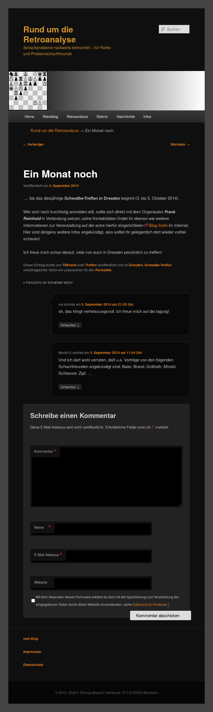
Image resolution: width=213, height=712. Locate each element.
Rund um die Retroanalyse (49, 34)
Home (29, 116)
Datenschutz (33, 664)
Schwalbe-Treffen (158, 264)
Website (40, 582)
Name (42, 527)
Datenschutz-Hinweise (150, 604)
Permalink (103, 269)
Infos (147, 116)
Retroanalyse (77, 116)
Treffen (91, 264)
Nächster (180, 144)
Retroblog (50, 116)
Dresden (136, 264)
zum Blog (30, 638)
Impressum (32, 651)
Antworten (70, 324)
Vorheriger (33, 144)
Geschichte (125, 116)
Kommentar (45, 451)
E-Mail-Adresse (48, 554)
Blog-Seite (158, 225)
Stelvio (102, 116)
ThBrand (69, 264)
